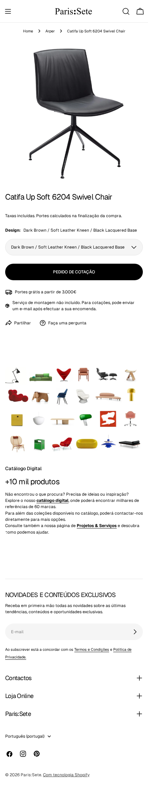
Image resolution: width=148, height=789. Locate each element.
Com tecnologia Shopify (66, 775)
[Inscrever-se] (135, 632)
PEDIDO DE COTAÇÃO (74, 272)
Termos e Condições (91, 649)
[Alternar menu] (8, 11)
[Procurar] (126, 11)
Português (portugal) (24, 736)
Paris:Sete (31, 775)
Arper (50, 31)
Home (28, 31)
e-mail (26, 309)
